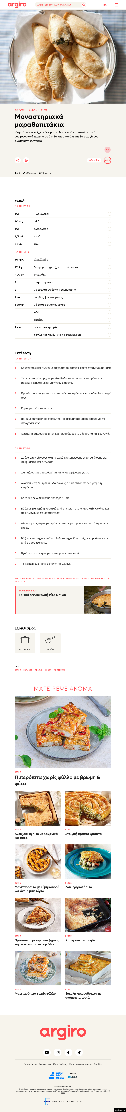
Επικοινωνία (30, 1064)
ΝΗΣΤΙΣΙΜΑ (59, 670)
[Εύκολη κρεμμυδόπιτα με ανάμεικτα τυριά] (88, 968)
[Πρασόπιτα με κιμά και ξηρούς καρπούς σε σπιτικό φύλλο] (38, 915)
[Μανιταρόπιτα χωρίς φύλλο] (38, 968)
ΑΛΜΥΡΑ (33, 110)
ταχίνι (54, 563)
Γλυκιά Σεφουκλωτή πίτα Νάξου (42, 595)
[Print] (26, 160)
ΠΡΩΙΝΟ (38, 670)
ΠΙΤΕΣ (44, 110)
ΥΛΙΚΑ (11, 14)
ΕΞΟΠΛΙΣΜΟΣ (39, 14)
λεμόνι (66, 563)
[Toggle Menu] (116, 5)
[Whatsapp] (52, 160)
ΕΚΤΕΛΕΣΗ (22, 14)
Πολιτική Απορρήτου (80, 1064)
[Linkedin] (44, 160)
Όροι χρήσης (60, 1064)
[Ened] (72, 1076)
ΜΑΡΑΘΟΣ (28, 670)
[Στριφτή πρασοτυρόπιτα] (88, 808)
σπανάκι (74, 367)
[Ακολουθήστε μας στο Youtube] (47, 1052)
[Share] (18, 160)
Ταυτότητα (45, 1064)
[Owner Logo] (56, 1075)
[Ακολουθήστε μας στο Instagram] (57, 1052)
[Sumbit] (83, 5)
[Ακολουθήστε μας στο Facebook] (68, 1052)
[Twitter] (35, 160)
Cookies (98, 1064)
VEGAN (48, 670)
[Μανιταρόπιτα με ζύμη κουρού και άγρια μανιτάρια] (38, 861)
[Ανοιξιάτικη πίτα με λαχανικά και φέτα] (38, 808)
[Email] (60, 160)
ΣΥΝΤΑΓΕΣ (20, 110)
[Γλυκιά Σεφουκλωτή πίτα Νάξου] (97, 600)
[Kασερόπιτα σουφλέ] (88, 915)
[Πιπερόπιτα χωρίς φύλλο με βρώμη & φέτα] (63, 732)
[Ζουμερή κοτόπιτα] (88, 861)
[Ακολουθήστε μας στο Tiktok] (79, 1052)
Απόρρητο (120, 1110)
